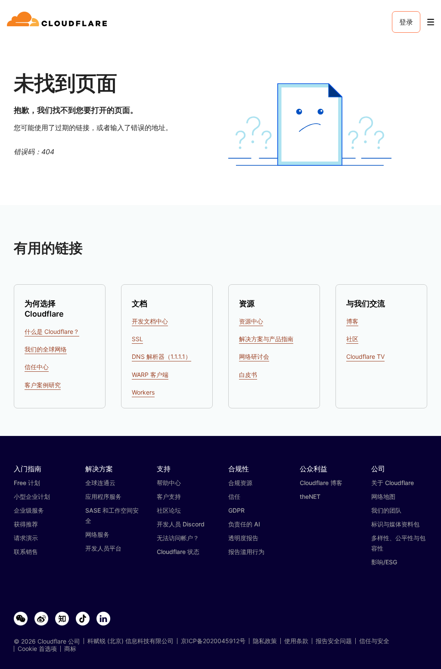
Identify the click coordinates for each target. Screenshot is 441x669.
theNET (310, 496)
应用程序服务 (103, 496)
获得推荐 (26, 524)
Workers (143, 392)
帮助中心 (169, 482)
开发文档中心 (150, 321)
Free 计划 (27, 482)
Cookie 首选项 (37, 649)
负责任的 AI (244, 524)
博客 (352, 321)
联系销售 (26, 551)
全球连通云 (100, 482)
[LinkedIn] (103, 619)
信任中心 (37, 366)
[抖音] (83, 619)
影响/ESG (384, 562)
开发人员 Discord (181, 524)
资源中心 (251, 321)
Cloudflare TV (365, 356)
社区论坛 (169, 510)
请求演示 (26, 537)
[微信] (21, 619)
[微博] (41, 619)
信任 (234, 496)
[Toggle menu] (430, 22)
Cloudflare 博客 (321, 482)
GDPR (236, 510)
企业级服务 (29, 510)
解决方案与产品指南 (266, 338)
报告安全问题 (334, 641)
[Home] (58, 22)
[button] (309, 124)
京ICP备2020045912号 (213, 641)
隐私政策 (265, 641)
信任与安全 (374, 641)
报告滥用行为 (246, 551)
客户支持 (169, 496)
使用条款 (296, 641)
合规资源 (240, 482)
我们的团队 (386, 510)
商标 (70, 649)
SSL (137, 338)
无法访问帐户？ (178, 537)
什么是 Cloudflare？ (52, 331)
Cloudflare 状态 (178, 551)
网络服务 (97, 534)
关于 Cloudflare (392, 482)
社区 (352, 338)
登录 (406, 22)
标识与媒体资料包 (395, 524)
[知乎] (62, 619)
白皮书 (248, 374)
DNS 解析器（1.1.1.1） (161, 356)
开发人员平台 (103, 548)
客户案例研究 (43, 385)
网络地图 (383, 496)
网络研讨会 (254, 356)
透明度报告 (243, 537)
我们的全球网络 (46, 349)
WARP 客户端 (150, 374)
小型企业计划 (32, 496)
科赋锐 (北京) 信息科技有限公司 (130, 641)
